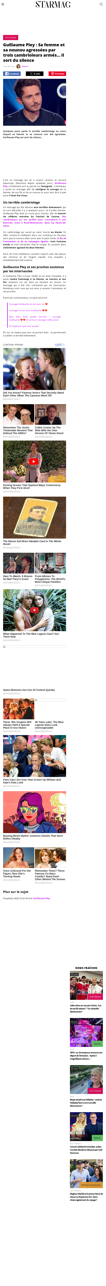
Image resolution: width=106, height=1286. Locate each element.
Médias (97, 1044)
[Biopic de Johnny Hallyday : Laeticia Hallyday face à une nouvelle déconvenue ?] (86, 1079)
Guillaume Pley (41, 898)
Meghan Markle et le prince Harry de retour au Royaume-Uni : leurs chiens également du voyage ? (86, 1196)
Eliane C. (25, 66)
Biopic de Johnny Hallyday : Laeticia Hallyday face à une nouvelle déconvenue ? (86, 1102)
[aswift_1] (53, 27)
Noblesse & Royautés (91, 1185)
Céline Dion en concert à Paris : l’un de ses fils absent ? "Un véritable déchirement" (85, 1008)
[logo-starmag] (53, 4)
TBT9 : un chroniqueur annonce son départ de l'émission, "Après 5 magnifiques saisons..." (86, 1055)
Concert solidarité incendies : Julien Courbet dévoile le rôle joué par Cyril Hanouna (86, 1149)
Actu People (95, 996)
